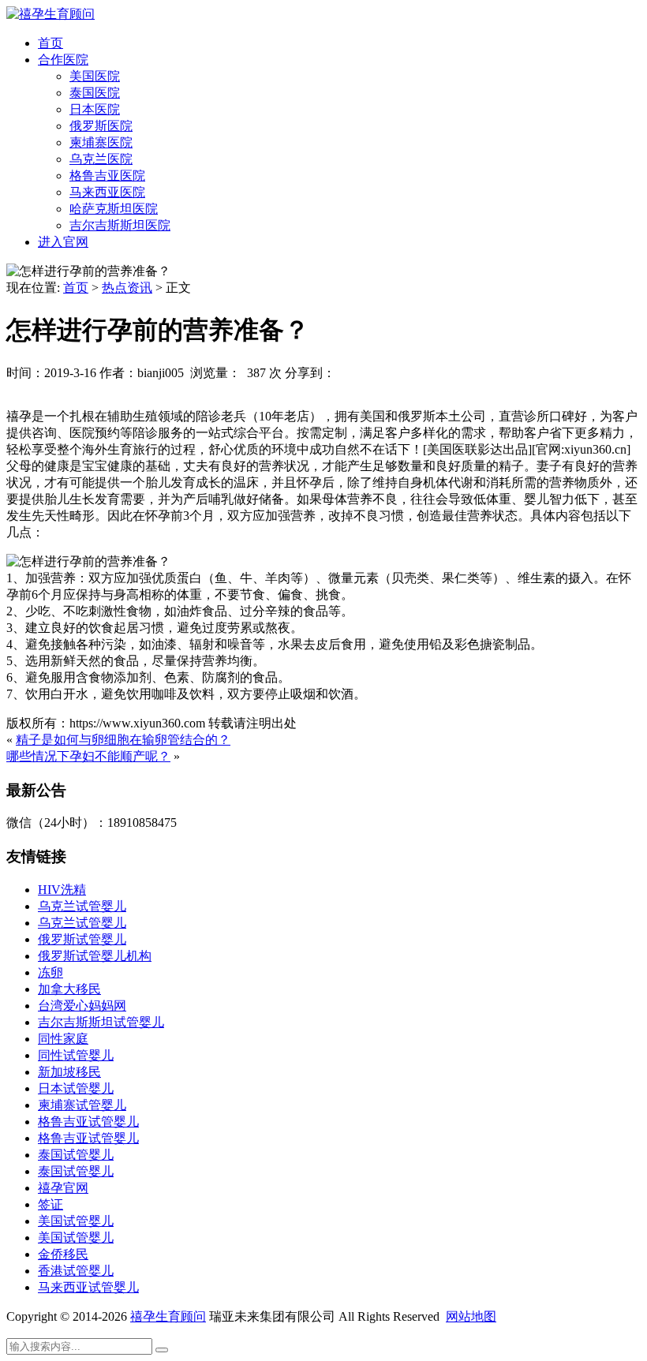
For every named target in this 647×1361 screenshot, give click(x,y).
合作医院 (63, 59)
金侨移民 (63, 1254)
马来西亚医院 (107, 192)
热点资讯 (127, 287)
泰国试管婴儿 (76, 1154)
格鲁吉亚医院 (107, 175)
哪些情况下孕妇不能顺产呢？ (88, 756)
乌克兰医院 (101, 159)
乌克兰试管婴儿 (82, 906)
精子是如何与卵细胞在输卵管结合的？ (123, 739)
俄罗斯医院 (101, 126)
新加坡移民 (69, 1072)
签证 (50, 1204)
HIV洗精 (62, 889)
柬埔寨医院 (101, 142)
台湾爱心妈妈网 (82, 1005)
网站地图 (471, 1316)
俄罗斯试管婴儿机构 (94, 956)
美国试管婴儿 (76, 1221)
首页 (50, 43)
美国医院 (94, 76)
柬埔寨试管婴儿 (82, 1105)
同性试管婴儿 (76, 1055)
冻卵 (50, 972)
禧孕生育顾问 (168, 1316)
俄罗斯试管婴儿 (82, 939)
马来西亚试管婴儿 (88, 1287)
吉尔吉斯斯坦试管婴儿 (101, 1022)
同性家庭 (63, 1038)
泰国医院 (94, 92)
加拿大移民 (69, 989)
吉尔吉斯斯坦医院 (119, 225)
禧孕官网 (63, 1188)
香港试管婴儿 (76, 1270)
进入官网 (63, 242)
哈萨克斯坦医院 (113, 208)
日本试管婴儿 (76, 1088)
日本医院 (94, 109)
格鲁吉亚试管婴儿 (88, 1121)
